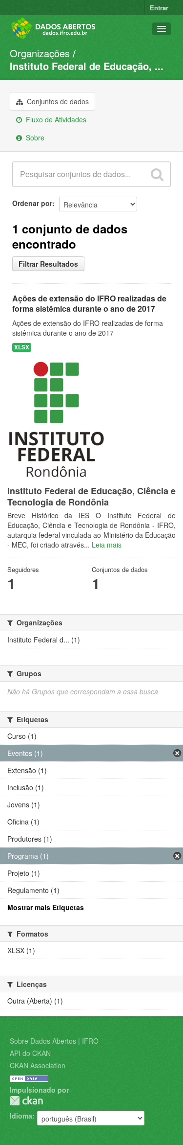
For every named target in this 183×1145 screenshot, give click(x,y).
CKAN (26, 1101)
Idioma (21, 1116)
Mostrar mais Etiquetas (45, 907)
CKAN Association (37, 1065)
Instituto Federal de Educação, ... (86, 66)
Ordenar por (32, 203)
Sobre (34, 137)
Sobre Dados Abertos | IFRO (54, 1041)
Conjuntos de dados (57, 101)
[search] (157, 174)
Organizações (40, 53)
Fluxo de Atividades (55, 119)
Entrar (159, 7)
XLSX (21, 347)
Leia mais (107, 545)
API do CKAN (30, 1053)
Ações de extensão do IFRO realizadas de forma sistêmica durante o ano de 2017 (89, 303)
